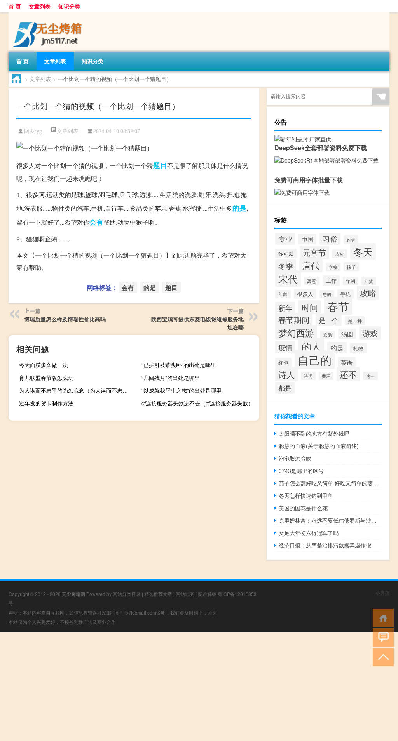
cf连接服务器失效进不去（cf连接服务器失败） (197, 403)
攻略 (368, 292)
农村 (339, 254)
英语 (347, 362)
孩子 (351, 266)
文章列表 (40, 6)
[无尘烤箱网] (49, 15)
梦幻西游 (296, 332)
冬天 (363, 251)
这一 (370, 376)
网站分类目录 (127, 593)
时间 (310, 307)
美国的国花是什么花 (303, 508)
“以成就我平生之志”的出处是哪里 (181, 390)
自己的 (315, 359)
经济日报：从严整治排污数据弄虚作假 (325, 545)
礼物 (358, 348)
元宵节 (314, 252)
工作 (331, 280)
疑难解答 (207, 593)
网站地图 (185, 593)
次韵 (327, 335)
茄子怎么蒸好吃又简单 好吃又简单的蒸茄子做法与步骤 (330, 483)
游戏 (370, 333)
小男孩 (382, 592)
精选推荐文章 (158, 593)
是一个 (329, 320)
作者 (351, 240)
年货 (369, 281)
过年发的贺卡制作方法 (46, 403)
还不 (348, 374)
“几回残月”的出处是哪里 (170, 377)
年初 (350, 281)
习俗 (330, 239)
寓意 (311, 281)
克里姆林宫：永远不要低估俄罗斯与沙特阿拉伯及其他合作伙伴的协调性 (330, 520)
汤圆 (347, 334)
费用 (326, 376)
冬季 (285, 265)
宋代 (288, 279)
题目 (160, 165)
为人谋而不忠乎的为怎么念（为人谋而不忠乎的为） (77, 390)
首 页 (15, 6)
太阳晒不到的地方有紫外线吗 (314, 433)
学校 (333, 267)
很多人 (305, 294)
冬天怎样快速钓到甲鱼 (306, 495)
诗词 (308, 376)
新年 (285, 308)
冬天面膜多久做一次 (43, 365)
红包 (283, 362)
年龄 (283, 294)
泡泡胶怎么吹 (295, 458)
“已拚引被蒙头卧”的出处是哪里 (178, 365)
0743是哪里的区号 (301, 470)
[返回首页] (381, 617)
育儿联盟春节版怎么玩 (46, 377)
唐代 (310, 265)
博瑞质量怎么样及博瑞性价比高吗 (65, 319)
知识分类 (69, 6)
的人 (311, 346)
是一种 (355, 320)
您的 (327, 294)
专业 (285, 239)
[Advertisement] (199, 686)
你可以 (285, 253)
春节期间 (293, 319)
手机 (345, 294)
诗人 (286, 374)
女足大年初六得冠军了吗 (309, 533)
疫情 (285, 347)
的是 (239, 208)
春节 (338, 306)
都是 (285, 388)
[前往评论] (381, 637)
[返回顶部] (381, 656)
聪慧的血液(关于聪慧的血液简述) (319, 446)
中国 (307, 239)
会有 (96, 222)
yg (39, 131)
